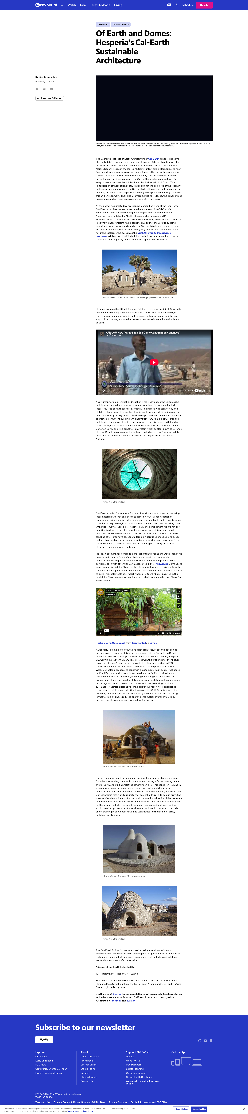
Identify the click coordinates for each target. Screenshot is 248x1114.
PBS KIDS (40, 1064)
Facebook (116, 1000)
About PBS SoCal (90, 1056)
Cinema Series (88, 1064)
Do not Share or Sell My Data (89, 1102)
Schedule (188, 5)
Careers (85, 1073)
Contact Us (87, 1081)
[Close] (244, 1109)
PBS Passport (133, 1064)
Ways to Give (133, 1060)
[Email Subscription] (169, 5)
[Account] (176, 5)
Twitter (131, 1000)
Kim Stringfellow (48, 77)
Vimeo (153, 643)
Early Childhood (100, 5)
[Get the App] (191, 1061)
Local (83, 5)
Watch (72, 5)
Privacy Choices (118, 1102)
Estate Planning (135, 1069)
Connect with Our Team (139, 1077)
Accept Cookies (199, 1109)
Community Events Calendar (51, 1069)
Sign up (117, 994)
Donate (204, 5)
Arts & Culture (121, 24)
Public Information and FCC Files (149, 1102)
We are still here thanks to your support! (143, 1082)
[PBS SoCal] (46, 5)
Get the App (178, 1052)
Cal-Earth (153, 158)
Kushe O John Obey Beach (110, 643)
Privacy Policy (62, 1102)
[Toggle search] (62, 5)
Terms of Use (42, 1102)
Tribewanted (161, 563)
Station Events (89, 1077)
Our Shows (41, 1056)
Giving (118, 5)
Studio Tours (88, 1069)
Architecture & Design (49, 98)
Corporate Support (136, 1073)
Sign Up (44, 1039)
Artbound (103, 24)
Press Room (87, 1060)
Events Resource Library (48, 1073)
